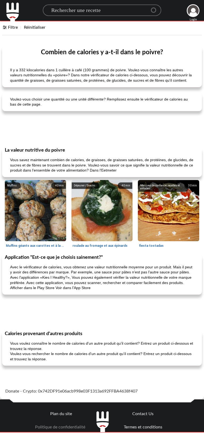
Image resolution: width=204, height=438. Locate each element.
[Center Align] (155, 8)
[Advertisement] (102, 129)
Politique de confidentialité (60, 427)
